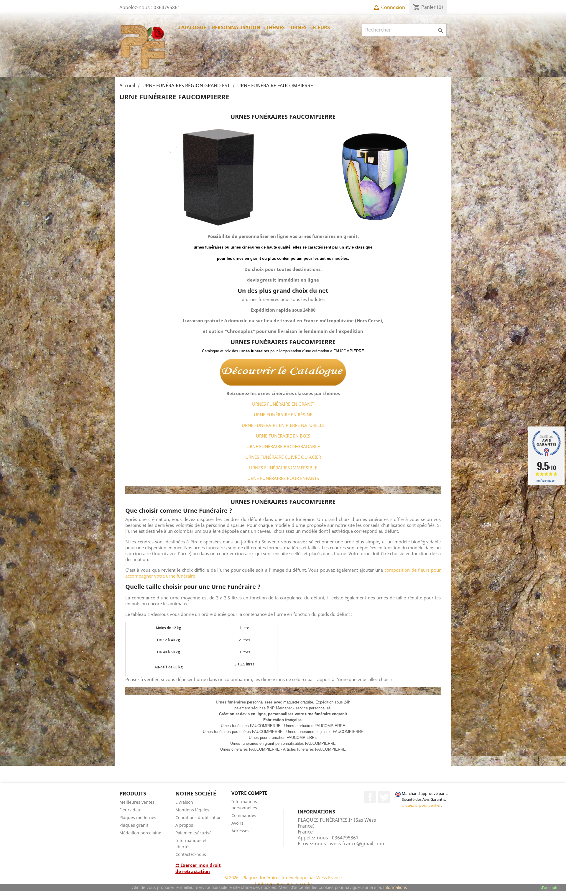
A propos (184, 825)
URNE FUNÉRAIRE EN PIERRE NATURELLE (283, 425)
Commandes (243, 815)
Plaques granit (133, 825)
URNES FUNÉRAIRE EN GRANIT (283, 404)
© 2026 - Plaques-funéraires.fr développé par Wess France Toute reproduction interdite (283, 880)
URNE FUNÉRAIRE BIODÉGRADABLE (283, 446)
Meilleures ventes (136, 802)
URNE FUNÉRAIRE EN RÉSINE (283, 414)
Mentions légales (192, 810)
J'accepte (550, 887)
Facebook (370, 797)
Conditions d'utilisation (198, 817)
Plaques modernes (137, 817)
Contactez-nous (190, 854)
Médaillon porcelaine (140, 833)
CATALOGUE (192, 27)
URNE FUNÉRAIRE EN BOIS (283, 436)
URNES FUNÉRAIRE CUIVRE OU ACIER (283, 457)
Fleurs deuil (131, 810)
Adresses (240, 831)
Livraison (184, 802)
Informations (395, 887)
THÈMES (275, 27)
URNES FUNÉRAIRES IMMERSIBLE (283, 468)
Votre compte (249, 793)
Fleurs (321, 27)
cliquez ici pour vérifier (421, 805)
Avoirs (237, 823)
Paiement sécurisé (193, 833)
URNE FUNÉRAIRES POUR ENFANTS (283, 478)
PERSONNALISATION (236, 27)
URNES (299, 27)
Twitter (384, 797)
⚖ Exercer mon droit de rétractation (198, 868)
